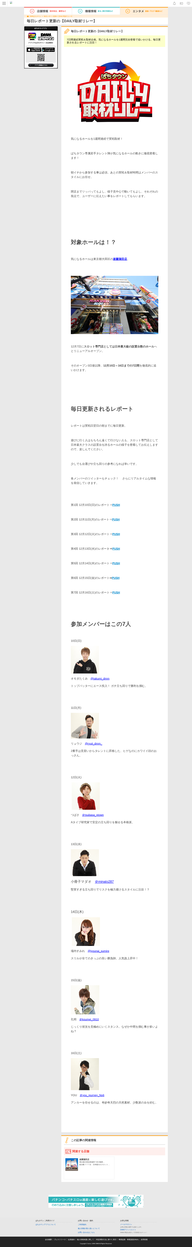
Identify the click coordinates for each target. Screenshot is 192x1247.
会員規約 (71, 1240)
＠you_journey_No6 (92, 1095)
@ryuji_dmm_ (93, 743)
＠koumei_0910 (89, 1019)
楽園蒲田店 (120, 258)
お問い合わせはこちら (86, 1232)
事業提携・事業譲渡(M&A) (129, 1240)
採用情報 (144, 1240)
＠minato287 (104, 881)
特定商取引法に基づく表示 (106, 1240)
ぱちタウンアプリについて (46, 1225)
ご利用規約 (82, 1225)
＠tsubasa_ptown (93, 814)
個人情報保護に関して (85, 1240)
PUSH (116, 519)
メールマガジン (126, 1224)
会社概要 (48, 1240)
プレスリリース (60, 1240)
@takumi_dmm (100, 678)
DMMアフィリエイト (128, 1230)
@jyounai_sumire (98, 951)
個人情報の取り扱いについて (89, 1228)
